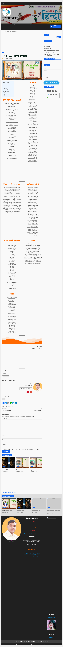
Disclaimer (28, 641)
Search (46, 34)
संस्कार (43, 24)
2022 (45, 77)
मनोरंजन (26, 24)
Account (25, 28)
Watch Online (55, 26)
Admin (4, 58)
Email (4, 440)
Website (4, 444)
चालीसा (4, 507)
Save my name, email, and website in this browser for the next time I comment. (22, 449)
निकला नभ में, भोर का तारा (8, 89)
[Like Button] (3, 399)
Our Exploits (34, 641)
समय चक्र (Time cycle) (8, 86)
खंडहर (39, 258)
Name (4, 435)
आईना (5, 94)
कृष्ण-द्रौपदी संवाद (8, 462)
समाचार (38, 24)
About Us (17, 641)
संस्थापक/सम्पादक (31, 518)
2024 (45, 72)
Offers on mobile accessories (9, 492)
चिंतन (15, 24)
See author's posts (25, 388)
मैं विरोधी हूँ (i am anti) (6, 409)
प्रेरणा (34, 507)
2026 (45, 68)
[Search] (48, 26)
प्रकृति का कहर (6, 375)
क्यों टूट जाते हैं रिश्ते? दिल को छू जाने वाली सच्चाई (51, 50)
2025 (45, 70)
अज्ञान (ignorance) (38, 409)
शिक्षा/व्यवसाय (32, 24)
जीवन (5, 95)
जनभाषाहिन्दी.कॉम (10, 17)
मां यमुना (36, 462)
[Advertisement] (22, 43)
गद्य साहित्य (9, 24)
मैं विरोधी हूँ (5, 373)
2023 (45, 75)
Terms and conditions (43, 641)
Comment (5, 418)
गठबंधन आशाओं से (6, 91)
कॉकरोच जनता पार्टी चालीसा (48, 44)
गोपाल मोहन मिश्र (10, 406)
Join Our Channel (52, 82)
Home (5, 24)
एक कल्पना (5, 88)
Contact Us (22, 641)
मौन (22, 462)
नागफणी (9, 319)
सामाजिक (49, 507)
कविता (3, 52)
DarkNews (41, 644)
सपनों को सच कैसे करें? (47, 48)
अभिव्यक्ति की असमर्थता (7, 92)
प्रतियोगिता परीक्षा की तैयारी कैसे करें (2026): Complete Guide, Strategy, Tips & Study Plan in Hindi (51, 54)
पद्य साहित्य (20, 24)
